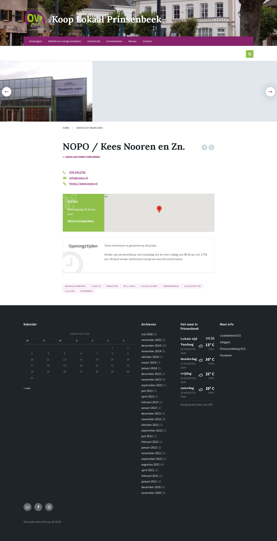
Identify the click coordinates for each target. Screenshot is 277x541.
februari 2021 (149, 476)
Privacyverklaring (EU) (233, 349)
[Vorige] (6, 91)
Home (66, 127)
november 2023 (151, 379)
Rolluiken (129, 286)
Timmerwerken (170, 286)
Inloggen (225, 342)
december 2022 (151, 413)
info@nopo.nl (78, 178)
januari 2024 (149, 368)
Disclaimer (226, 355)
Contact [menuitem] (147, 41)
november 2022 (151, 419)
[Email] (27, 507)
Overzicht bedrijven (89, 127)
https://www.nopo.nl (83, 183)
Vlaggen (70, 291)
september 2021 (151, 459)
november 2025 (151, 340)
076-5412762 (77, 172)
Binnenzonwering (75, 286)
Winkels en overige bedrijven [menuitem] (64, 41)
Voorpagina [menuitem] (35, 41)
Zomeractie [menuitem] (93, 41)
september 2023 (151, 385)
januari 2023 (149, 408)
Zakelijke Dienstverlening (82, 157)
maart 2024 (148, 362)
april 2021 (147, 470)
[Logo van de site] (35, 29)
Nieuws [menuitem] (133, 41)
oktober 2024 (149, 357)
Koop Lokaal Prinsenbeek (106, 19)
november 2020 (151, 493)
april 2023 (147, 396)
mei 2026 (147, 334)
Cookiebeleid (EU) (230, 335)
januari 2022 (149, 447)
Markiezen (112, 286)
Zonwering (86, 291)
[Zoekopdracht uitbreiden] (249, 54)
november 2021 (151, 453)
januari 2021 (149, 481)
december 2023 (151, 374)
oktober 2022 (149, 425)
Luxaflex (96, 286)
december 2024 (151, 345)
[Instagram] (211, 147)
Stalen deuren (148, 286)
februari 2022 (149, 442)
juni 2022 (147, 436)
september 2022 (151, 430)
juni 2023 (147, 391)
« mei (27, 388)
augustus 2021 (150, 464)
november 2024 (151, 351)
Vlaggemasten (192, 286)
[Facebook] (204, 147)
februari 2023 (149, 402)
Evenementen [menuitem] (114, 41)
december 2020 (151, 487)
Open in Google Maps (80, 221)
